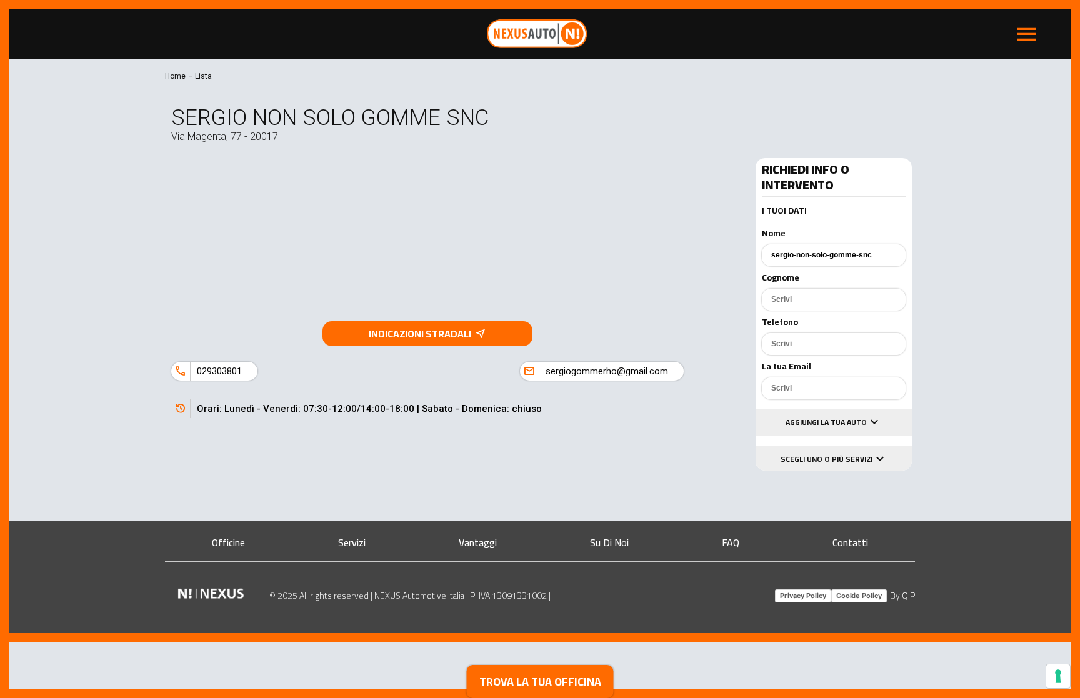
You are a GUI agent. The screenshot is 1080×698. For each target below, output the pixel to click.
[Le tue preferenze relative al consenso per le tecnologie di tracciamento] (1058, 676)
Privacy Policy (803, 595)
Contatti (850, 542)
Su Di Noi (609, 542)
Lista (203, 76)
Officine (228, 542)
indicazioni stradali (428, 333)
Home (175, 76)
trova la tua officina (540, 681)
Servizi (352, 542)
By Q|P (902, 595)
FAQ (730, 542)
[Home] (537, 44)
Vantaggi (478, 542)
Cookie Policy (859, 595)
